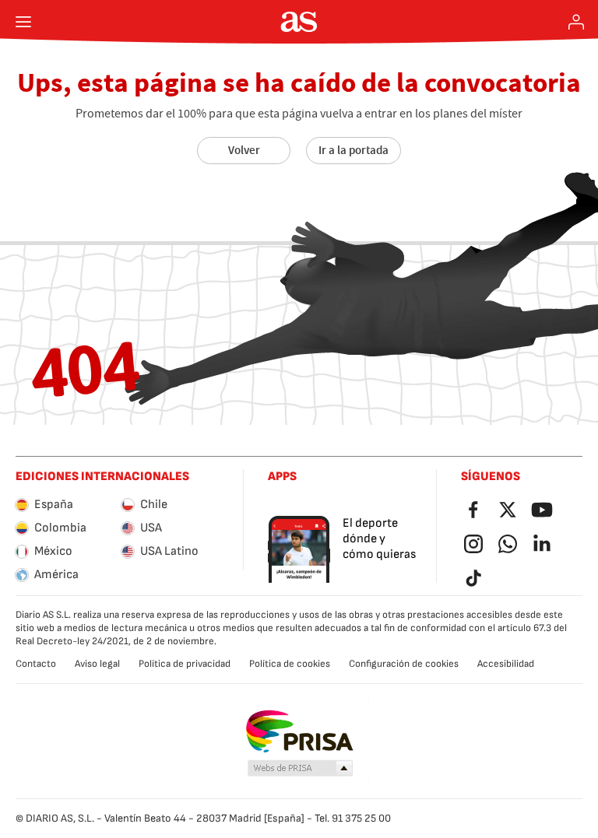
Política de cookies (289, 663)
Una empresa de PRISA (299, 731)
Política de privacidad (184, 663)
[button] (300, 769)
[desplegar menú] (23, 22)
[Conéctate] (576, 21)
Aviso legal (97, 663)
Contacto (36, 663)
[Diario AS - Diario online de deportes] (299, 22)
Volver (244, 150)
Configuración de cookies (404, 663)
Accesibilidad (505, 663)
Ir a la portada (353, 150)
